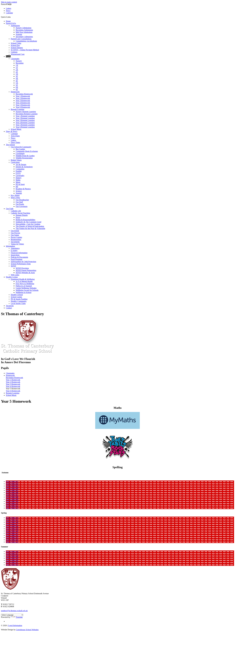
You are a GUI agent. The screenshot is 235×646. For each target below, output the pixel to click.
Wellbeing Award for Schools (27, 290)
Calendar (9, 13)
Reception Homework (24, 94)
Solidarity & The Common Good (28, 222)
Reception (20, 63)
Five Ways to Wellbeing (25, 284)
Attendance (15, 248)
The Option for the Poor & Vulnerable (30, 228)
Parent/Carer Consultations (21, 39)
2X (17, 70)
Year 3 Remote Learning (25, 120)
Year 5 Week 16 (12, 522)
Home (8, 21)
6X (17, 87)
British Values (16, 160)
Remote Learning (17, 109)
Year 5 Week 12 (12, 506)
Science (19, 191)
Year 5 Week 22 (12, 535)
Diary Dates (15, 142)
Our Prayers (15, 233)
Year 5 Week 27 (12, 554)
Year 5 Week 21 (12, 533)
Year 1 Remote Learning (25, 116)
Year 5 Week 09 (12, 499)
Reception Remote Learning (26, 114)
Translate (19, 617)
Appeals (19, 34)
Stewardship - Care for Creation (28, 224)
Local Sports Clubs (18, 303)
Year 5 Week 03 (12, 486)
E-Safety (14, 250)
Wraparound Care (17, 54)
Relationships (16, 239)
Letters (8, 8)
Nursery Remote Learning (26, 112)
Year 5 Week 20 (12, 531)
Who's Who (15, 198)
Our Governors (21, 206)
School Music (16, 129)
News (8, 11)
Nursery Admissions (23, 28)
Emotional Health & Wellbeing (23, 279)
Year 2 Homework (23, 98)
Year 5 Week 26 (12, 551)
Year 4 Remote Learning (25, 123)
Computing (20, 169)
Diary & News (11, 131)
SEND (13, 266)
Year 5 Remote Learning (25, 125)
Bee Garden (20, 149)
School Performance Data (21, 264)
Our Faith (9, 209)
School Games (16, 297)
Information (10, 246)
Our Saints (15, 235)
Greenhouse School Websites (27, 630)
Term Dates (15, 136)
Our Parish (15, 231)
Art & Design (21, 164)
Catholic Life (16, 211)
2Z (17, 72)
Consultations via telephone (26, 41)
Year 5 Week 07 (12, 495)
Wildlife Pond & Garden (25, 156)
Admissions (15, 26)
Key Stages (15, 195)
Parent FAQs (11, 23)
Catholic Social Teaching (20, 213)
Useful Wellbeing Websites (26, 288)
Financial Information (19, 253)
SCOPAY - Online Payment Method (25, 50)
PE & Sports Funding (19, 299)
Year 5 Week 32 (12, 565)
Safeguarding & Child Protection (23, 262)
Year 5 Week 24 (12, 540)
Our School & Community (21, 147)
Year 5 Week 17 (12, 524)
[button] (11, 17)
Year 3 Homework (23, 100)
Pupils (8, 56)
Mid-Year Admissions (24, 32)
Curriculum (15, 162)
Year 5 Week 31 (12, 562)
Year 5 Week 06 (12, 492)
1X (17, 65)
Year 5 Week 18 (12, 526)
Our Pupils (20, 204)
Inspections (15, 255)
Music (18, 182)
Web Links (15, 275)
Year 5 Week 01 (12, 481)
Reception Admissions (24, 30)
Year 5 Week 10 (12, 501)
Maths (18, 180)
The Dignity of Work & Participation (30, 226)
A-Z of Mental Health (24, 281)
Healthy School (17, 295)
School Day (15, 45)
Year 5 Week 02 (12, 484)
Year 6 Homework (23, 107)
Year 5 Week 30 (12, 560)
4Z (17, 81)
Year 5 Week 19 (12, 529)
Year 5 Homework (23, 105)
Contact (9, 308)
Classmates (15, 59)
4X (17, 78)
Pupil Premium (16, 259)
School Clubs (16, 43)
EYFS (18, 173)
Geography (20, 175)
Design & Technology (24, 167)
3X (17, 74)
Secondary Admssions (24, 37)
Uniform (14, 52)
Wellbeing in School (23, 292)
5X (17, 83)
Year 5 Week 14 (12, 518)
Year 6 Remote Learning (25, 127)
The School (10, 145)
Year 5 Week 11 (12, 504)
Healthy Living (12, 277)
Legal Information (15, 625)
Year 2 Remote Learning (25, 118)
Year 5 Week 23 (12, 537)
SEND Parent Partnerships (26, 270)
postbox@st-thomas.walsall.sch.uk (14, 611)
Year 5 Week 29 (12, 558)
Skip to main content (9, 2)
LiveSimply (20, 153)
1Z (17, 67)
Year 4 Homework (23, 103)
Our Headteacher (22, 200)
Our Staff (19, 202)
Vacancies (10, 306)
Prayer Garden (16, 237)
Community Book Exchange (27, 151)
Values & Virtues (17, 244)
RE (17, 187)
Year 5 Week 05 (12, 490)
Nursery (19, 61)
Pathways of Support (24, 286)
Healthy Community (19, 301)
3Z (17, 76)
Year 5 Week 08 (12, 497)
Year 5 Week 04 (12, 488)
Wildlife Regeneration (24, 158)
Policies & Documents (19, 257)
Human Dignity (22, 215)
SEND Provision (22, 268)
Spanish (19, 193)
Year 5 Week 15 (12, 520)
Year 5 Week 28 (12, 556)
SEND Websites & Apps (25, 273)
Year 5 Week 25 (12, 542)
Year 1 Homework (23, 96)
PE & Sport (20, 184)
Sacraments (15, 242)
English (19, 171)
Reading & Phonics (23, 189)
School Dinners (17, 48)
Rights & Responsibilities (25, 220)
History (18, 178)
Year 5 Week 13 (12, 508)
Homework (15, 92)
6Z (17, 89)
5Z (17, 85)
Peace (18, 217)
